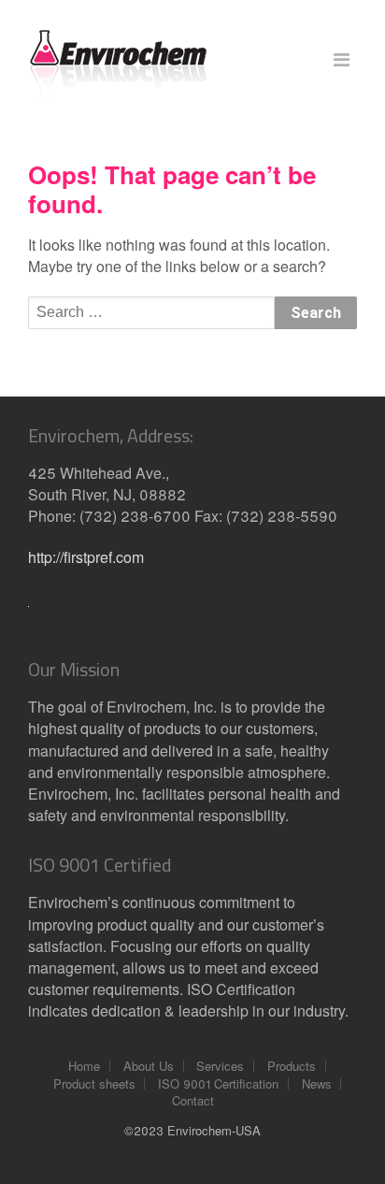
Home (84, 1066)
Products (291, 1066)
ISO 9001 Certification (218, 1083)
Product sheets (94, 1083)
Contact (193, 1100)
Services (220, 1066)
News (317, 1083)
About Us (148, 1066)
